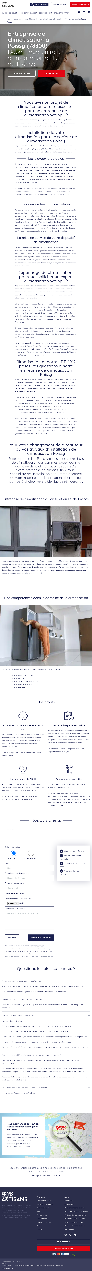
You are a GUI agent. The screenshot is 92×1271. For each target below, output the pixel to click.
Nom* (7, 863)
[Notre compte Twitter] (89, 12)
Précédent (12, 937)
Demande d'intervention (80, 4)
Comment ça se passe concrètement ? (19, 1015)
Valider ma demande (41, 937)
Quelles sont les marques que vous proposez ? (22, 999)
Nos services (69, 1229)
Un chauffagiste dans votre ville (76, 1211)
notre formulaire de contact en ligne (31, 573)
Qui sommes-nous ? (9, 13)
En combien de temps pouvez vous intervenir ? (23, 981)
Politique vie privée (7, 1268)
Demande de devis (22, 73)
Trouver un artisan (62, 13)
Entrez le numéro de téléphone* (17, 873)
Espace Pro (69, 1201)
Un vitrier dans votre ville (74, 1222)
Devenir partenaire (44, 1222)
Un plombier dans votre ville (75, 1208)
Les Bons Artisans (10, 1261)
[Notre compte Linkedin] (79, 12)
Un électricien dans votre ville (75, 1215)
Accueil (9, 19)
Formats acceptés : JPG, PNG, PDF (18, 899)
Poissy (25, 149)
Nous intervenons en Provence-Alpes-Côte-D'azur (24, 1087)
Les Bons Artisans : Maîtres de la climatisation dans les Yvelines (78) (40, 19)
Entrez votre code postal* (15, 883)
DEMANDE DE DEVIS (59, 4)
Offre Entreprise (43, 1219)
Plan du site (59, 1265)
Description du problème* (15, 909)
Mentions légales (7, 1265)
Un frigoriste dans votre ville (75, 1226)
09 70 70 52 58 (41, 4)
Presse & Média (42, 1215)
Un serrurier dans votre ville (75, 1219)
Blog (38, 1211)
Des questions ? (45, 13)
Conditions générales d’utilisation (24, 1265)
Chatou (45, 149)
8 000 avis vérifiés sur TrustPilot (47, 1171)
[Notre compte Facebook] (84, 12)
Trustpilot (10, 830)
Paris (30, 149)
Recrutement (69, 1204)
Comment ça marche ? (28, 13)
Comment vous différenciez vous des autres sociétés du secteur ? (31, 1055)
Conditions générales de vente (45, 1265)
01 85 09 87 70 (51, 73)
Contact (40, 1229)
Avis (38, 1226)
